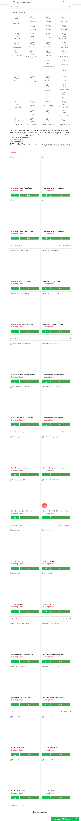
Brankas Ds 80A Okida (18, 791)
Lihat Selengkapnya (64, 152)
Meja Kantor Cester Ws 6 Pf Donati (22, 188)
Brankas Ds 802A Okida (50, 748)
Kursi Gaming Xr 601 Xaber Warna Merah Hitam (56, 512)
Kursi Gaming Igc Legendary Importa (54, 468)
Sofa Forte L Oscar (17, 561)
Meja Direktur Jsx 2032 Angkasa (21, 281)
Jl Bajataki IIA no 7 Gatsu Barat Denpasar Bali (31, 145)
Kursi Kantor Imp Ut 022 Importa (53, 418)
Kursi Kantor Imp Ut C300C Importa (53, 375)
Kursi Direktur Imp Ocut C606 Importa (23, 375)
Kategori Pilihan (17, 12)
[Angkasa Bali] (23, 2)
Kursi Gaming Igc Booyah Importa (21, 511)
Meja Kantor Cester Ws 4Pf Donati (53, 188)
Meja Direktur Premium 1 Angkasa (53, 324)
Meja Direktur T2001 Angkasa (52, 281)
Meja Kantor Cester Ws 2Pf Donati (22, 231)
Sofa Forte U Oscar (49, 561)
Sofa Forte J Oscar (48, 604)
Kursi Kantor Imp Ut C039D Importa (22, 418)
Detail (29, 195)
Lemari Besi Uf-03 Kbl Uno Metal (53, 654)
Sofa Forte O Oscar (17, 604)
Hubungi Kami (25, 817)
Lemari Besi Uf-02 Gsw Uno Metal (53, 697)
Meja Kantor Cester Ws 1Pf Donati (53, 231)
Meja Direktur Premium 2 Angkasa (22, 324)
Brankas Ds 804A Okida (18, 748)
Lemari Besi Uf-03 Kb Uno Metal (21, 697)
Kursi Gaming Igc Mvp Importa (20, 468)
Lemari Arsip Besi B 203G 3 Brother (22, 654)
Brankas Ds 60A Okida (50, 791)
